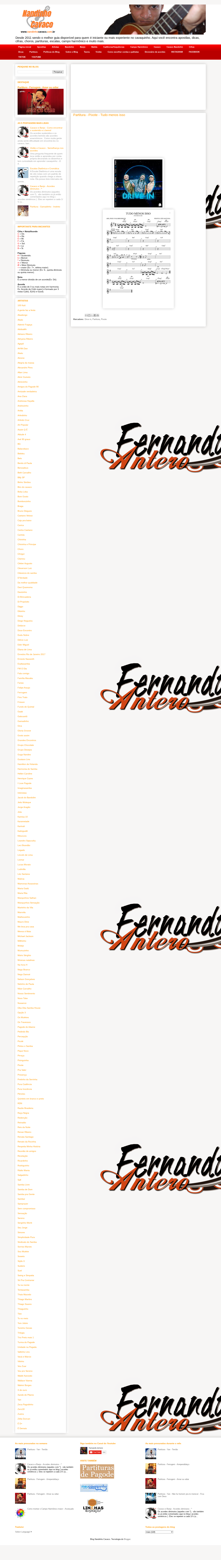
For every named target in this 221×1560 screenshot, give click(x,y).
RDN (20, 1103)
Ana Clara (22, 396)
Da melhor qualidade (27, 582)
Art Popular (23, 425)
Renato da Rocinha (27, 1141)
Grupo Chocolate (26, 745)
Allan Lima (23, 372)
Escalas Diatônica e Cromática (44, 168)
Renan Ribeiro (24, 1132)
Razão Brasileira (25, 1108)
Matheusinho (24, 917)
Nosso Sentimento (26, 993)
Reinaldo (22, 1122)
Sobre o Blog (72, 52)
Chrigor (21, 554)
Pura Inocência (25, 1089)
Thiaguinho (23, 1309)
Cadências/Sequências (113, 47)
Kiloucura (22, 836)
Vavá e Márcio (24, 1356)
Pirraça (21, 1055)
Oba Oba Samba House (29, 1008)
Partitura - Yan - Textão (37, 1449)
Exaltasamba (24, 664)
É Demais (22, 1428)
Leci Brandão (24, 845)
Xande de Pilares (26, 1395)
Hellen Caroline (25, 773)
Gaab (20, 711)
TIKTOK (22, 57)
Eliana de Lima (25, 649)
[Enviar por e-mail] (86, 315)
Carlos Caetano (25, 530)
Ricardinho (23, 1161)
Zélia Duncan (24, 1419)
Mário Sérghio (24, 955)
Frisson (21, 702)
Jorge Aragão (24, 807)
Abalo (20, 320)
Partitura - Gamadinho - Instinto (45, 206)
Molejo (21, 945)
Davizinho (22, 592)
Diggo (20, 606)
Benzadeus (23, 468)
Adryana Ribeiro (25, 339)
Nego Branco (24, 969)
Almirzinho (23, 382)
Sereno (21, 1218)
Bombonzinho (24, 501)
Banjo (82, 47)
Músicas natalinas (26, 960)
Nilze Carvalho (24, 988)
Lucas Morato (24, 864)
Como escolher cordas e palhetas (123, 52)
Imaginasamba (25, 788)
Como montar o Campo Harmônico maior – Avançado (50, 1509)
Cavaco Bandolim (175, 47)
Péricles (21, 1094)
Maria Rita (22, 893)
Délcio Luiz (23, 640)
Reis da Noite (24, 1127)
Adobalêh (22, 329)
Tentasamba (23, 1290)
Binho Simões (24, 482)
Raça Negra (23, 1113)
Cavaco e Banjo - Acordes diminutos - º (44, 1464)
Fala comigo (23, 673)
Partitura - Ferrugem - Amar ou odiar (38, 87)
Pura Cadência (25, 1084)
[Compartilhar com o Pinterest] (97, 315)
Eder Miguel (23, 644)
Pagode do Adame (26, 1027)
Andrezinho (23, 406)
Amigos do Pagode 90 (28, 386)
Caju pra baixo (24, 520)
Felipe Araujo (24, 687)
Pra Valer (22, 1070)
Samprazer (23, 1203)
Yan (19, 1399)
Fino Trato (22, 697)
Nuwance (22, 1003)
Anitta (20, 410)
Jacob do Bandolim (27, 797)
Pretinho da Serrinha (27, 1079)
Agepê (21, 343)
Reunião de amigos (27, 1151)
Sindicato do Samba (27, 1242)
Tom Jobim (23, 1323)
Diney (20, 616)
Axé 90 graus (24, 439)
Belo (20, 458)
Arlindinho (22, 415)
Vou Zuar (22, 1366)
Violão (99, 52)
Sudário (21, 1266)
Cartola (21, 535)
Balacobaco (23, 449)
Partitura (33, 52)
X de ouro (22, 1390)
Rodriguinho (23, 1165)
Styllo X (21, 1261)
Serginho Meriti (25, 1223)
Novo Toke (23, 998)
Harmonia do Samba (27, 769)
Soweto (21, 1256)
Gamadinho (23, 721)
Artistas (55, 47)
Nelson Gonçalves (26, 979)
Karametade (23, 821)
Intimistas (22, 793)
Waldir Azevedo (25, 1376)
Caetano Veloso (25, 515)
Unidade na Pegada (27, 1347)
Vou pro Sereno (25, 1371)
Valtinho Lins (24, 1352)
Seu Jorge (22, 1227)
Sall (19, 1180)
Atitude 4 (22, 434)
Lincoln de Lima (25, 855)
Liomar (21, 860)
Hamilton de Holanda (28, 764)
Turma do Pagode (26, 1342)
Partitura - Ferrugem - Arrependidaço (43, 1479)
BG (19, 444)
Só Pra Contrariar (26, 1280)
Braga (20, 506)
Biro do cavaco (25, 487)
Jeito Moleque (24, 802)
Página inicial (24, 47)
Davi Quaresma (25, 587)
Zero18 (21, 1409)
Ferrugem (22, 692)
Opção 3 (22, 1012)
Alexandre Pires (25, 367)
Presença (22, 1075)
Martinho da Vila (25, 907)
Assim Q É (23, 429)
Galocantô (22, 716)
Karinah (21, 826)
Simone (21, 1232)
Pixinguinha (23, 1060)
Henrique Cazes (25, 778)
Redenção (22, 1118)
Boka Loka (23, 491)
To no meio (23, 1318)
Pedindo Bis (23, 1031)
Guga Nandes (24, 754)
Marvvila (22, 912)
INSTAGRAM (177, 52)
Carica (21, 525)
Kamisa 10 (23, 817)
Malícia (21, 879)
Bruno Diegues (25, 511)
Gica (20, 726)
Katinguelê (23, 831)
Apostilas (41, 47)
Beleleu (21, 453)
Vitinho (21, 1361)
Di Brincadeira (24, 597)
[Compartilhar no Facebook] (94, 315)
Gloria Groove (24, 730)
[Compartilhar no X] (92, 315)
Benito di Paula (25, 463)
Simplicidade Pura (26, 1237)
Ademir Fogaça (25, 324)
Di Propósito (23, 601)
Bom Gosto (23, 496)
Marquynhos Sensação (29, 902)
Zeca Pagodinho (25, 1404)
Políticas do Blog (51, 52)
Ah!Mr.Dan (23, 348)
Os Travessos (24, 1022)
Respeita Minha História (29, 1146)
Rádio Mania (24, 1170)
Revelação (23, 1156)
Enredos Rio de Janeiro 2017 (31, 654)
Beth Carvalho (24, 472)
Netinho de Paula (26, 984)
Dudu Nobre (23, 635)
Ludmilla (22, 869)
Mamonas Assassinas (28, 883)
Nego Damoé (24, 974)
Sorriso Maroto (25, 1246)
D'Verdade (23, 578)
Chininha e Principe (27, 544)
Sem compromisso (26, 1208)
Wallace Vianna (25, 1380)
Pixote (104, 319)
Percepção (23, 1036)
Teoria (87, 52)
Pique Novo (23, 1051)
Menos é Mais (24, 931)
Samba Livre (24, 1184)
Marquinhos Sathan (27, 898)
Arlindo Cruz (23, 420)
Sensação (22, 1213)
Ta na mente (23, 1285)
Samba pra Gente (26, 1194)
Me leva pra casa (26, 926)
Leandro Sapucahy (27, 840)
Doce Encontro (25, 630)
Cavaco (157, 47)
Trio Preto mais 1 (26, 1337)
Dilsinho (21, 611)
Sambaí (21, 1199)
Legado (21, 850)
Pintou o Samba (25, 1046)
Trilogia (21, 1333)
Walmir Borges (24, 1385)
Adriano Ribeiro (25, 334)
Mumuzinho (23, 950)
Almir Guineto (24, 377)
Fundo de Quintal (26, 707)
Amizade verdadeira (27, 391)
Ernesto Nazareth (26, 659)
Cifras (191, 47)
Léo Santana (24, 874)
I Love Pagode (24, 783)
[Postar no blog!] (89, 315)
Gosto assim (23, 735)
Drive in (88, 319)
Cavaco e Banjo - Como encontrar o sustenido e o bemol (46, 129)
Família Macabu (25, 678)
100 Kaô (22, 305)
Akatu (20, 353)
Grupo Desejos (25, 750)
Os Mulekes (23, 1017)
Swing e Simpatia (26, 1275)
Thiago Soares (25, 1304)
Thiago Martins (25, 1299)
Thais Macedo (24, 1294)
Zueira (21, 1414)
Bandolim (69, 47)
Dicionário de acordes (155, 52)
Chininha (22, 539)
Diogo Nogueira (25, 621)
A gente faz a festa (26, 310)
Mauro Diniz (23, 922)
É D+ (20, 1423)
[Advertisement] (138, 86)
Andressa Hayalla (26, 401)
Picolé (20, 1041)
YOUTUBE (36, 57)
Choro (20, 549)
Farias (21, 683)
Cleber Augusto (25, 563)
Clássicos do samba (27, 573)
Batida (94, 47)
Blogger (127, 1539)
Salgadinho (23, 1175)
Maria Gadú (23, 888)
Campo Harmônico (139, 47)
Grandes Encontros (27, 740)
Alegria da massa (26, 363)
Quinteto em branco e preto (31, 1098)
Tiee (20, 1313)
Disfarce (21, 625)
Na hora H (22, 965)
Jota (20, 812)
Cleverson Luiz (25, 568)
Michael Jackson (25, 936)
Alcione (21, 358)
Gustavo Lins (24, 759)
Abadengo (22, 315)
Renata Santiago (26, 1137)
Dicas (20, 52)
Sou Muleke (23, 1251)
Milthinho (22, 941)
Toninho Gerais (25, 1328)
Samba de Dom (25, 1189)
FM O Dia (22, 668)
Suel (20, 1270)
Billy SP (21, 477)
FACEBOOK (194, 52)
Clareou (21, 559)
